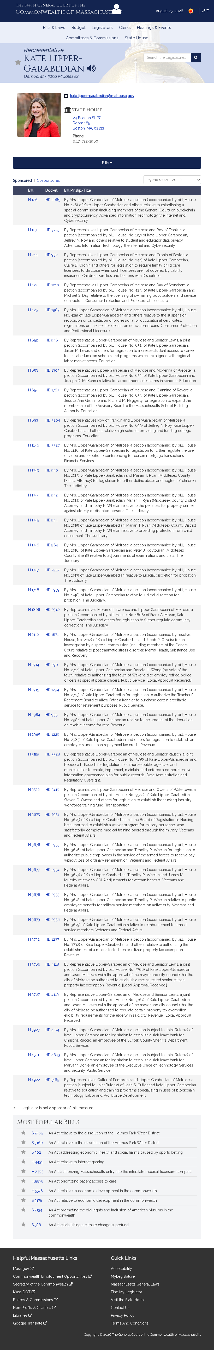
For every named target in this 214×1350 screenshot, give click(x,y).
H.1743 (34, 470)
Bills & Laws (54, 27)
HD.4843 (52, 1055)
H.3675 (34, 814)
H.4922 (34, 1080)
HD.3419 (52, 789)
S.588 (37, 1225)
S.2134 (37, 1210)
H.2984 (34, 715)
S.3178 (37, 1200)
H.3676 (34, 845)
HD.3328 (52, 754)
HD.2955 (52, 895)
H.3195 (34, 754)
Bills (106, 163)
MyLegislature (123, 1276)
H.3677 (34, 870)
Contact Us (120, 1308)
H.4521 (34, 1055)
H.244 (33, 255)
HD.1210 (52, 285)
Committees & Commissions (92, 38)
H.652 (33, 340)
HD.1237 (52, 939)
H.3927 (34, 1030)
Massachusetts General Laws (135, 1284)
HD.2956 (52, 920)
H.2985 (34, 734)
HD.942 (51, 495)
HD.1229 (52, 734)
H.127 (33, 230)
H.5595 (38, 1181)
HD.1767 (52, 390)
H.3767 (34, 994)
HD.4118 (52, 964)
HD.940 (51, 470)
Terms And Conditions (129, 1323)
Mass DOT (22, 1292)
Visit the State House (128, 1300)
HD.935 (51, 715)
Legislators (102, 27)
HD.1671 (52, 634)
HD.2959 (52, 590)
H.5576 (38, 1191)
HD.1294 (52, 690)
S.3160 (38, 1143)
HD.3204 (52, 420)
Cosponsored (48, 180)
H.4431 (38, 1162)
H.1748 (34, 590)
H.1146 (34, 445)
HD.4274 (52, 1030)
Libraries (20, 1315)
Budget (79, 27)
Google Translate (28, 1323)
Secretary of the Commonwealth (41, 1284)
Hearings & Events (154, 27)
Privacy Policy (122, 1315)
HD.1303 (52, 370)
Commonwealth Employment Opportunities (50, 1276)
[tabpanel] (107, 645)
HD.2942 (52, 610)
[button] (18, 63)
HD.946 (51, 340)
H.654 (33, 390)
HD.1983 (52, 310)
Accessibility (121, 1269)
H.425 (33, 310)
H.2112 (34, 634)
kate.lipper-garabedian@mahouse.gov (102, 96)
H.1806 (34, 610)
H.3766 (34, 964)
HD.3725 (52, 230)
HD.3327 (52, 445)
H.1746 (34, 545)
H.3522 (34, 789)
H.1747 (34, 570)
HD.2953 (52, 845)
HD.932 (51, 255)
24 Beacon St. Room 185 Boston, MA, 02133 (88, 123)
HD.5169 (52, 1080)
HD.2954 (52, 870)
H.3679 (34, 920)
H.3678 (34, 895)
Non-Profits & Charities (32, 1308)
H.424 (33, 285)
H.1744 (34, 495)
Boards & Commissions (33, 1300)
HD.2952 (52, 570)
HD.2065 (52, 200)
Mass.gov (21, 1269)
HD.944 (51, 520)
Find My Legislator (126, 1292)
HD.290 (51, 665)
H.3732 (34, 939)
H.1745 (34, 520)
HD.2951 (52, 814)
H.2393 (38, 1172)
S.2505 (38, 1133)
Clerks (125, 27)
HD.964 (51, 545)
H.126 (33, 200)
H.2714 (34, 665)
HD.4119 (52, 994)
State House (136, 38)
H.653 (33, 370)
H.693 (33, 420)
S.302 (37, 1152)
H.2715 (34, 690)
